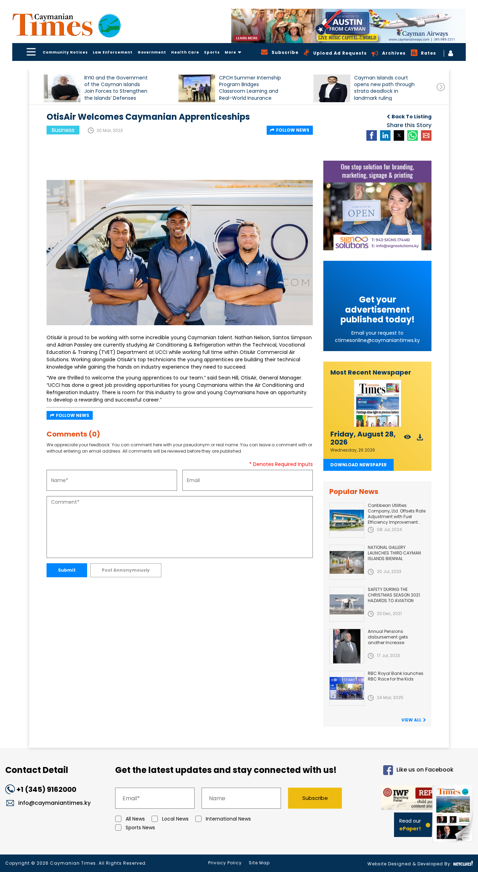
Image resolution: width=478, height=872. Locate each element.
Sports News (140, 827)
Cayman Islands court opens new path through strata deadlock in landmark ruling (384, 88)
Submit (67, 570)
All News (135, 818)
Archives (394, 53)
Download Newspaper (358, 465)
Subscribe (315, 798)
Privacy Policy (225, 863)
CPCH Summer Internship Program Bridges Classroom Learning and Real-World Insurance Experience (250, 88)
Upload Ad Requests (340, 53)
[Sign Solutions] (377, 205)
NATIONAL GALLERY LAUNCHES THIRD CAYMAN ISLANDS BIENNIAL (394, 552)
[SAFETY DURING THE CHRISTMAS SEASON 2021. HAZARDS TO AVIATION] (347, 604)
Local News (175, 818)
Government (152, 52)
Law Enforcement (113, 52)
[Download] (420, 439)
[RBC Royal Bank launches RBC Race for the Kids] (347, 688)
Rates (428, 53)
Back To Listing (411, 116)
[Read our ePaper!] (453, 844)
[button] (62, 88)
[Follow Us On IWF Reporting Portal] (404, 799)
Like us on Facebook (425, 770)
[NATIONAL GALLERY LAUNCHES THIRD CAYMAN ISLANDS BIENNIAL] (347, 562)
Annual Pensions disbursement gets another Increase (388, 637)
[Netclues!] (463, 863)
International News (228, 818)
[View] (407, 439)
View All (411, 720)
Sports (212, 52)
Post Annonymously (126, 570)
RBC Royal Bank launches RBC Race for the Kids (395, 676)
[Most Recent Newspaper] (377, 403)
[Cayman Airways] (348, 26)
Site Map (259, 863)
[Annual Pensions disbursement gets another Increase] (347, 646)
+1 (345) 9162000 (46, 789)
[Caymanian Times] (66, 24)
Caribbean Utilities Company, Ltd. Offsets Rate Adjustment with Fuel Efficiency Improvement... (397, 513)
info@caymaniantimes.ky (54, 803)
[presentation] (441, 87)
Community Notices (65, 52)
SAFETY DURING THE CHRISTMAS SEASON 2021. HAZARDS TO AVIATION (394, 595)
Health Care (185, 52)
